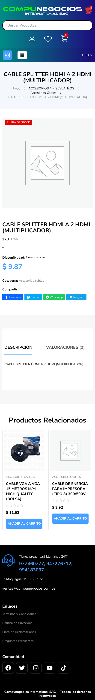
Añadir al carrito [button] (24, 523)
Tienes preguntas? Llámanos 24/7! (43, 556)
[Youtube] (49, 668)
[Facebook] (8, 668)
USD (85, 55)
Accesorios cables (43, 93)
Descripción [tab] (18, 347)
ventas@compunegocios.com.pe (29, 588)
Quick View (37, 432)
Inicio (16, 88)
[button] (7, 55)
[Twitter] (22, 668)
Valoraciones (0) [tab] (65, 347)
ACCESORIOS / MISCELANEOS (51, 88)
